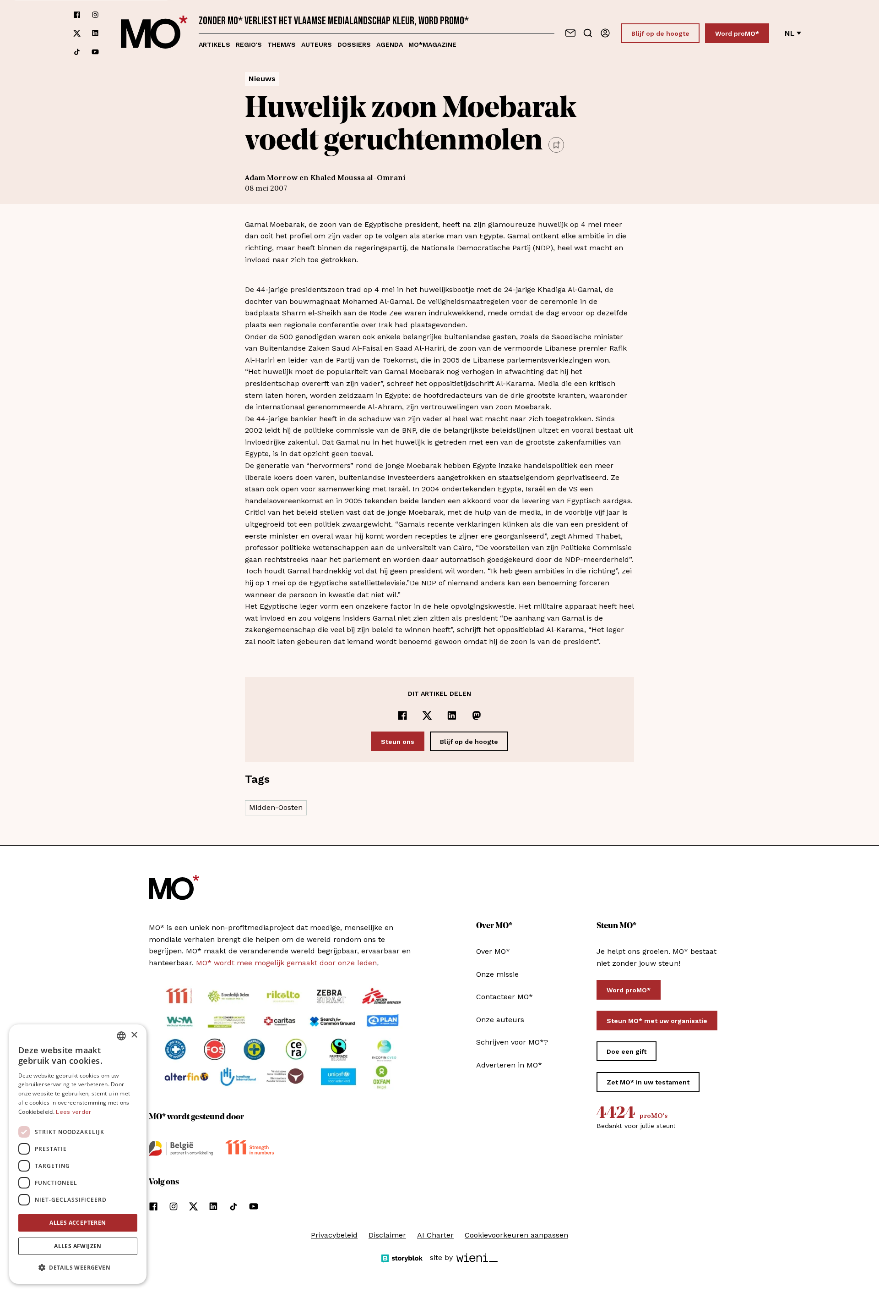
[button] (77, 1268)
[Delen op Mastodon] (477, 715)
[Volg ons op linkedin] (95, 33)
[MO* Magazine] (154, 33)
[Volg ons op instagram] (95, 14)
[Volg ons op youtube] (95, 51)
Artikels (214, 44)
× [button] (133, 1035)
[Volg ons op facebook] (77, 14)
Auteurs (316, 44)
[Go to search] (588, 33)
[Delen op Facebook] (402, 715)
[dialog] (77, 1154)
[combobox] (121, 1035)
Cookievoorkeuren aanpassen (516, 1235)
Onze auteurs (500, 1019)
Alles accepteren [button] (77, 1223)
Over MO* (493, 951)
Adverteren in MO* (509, 1065)
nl (790, 33)
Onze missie (497, 974)
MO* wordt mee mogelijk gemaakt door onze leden (286, 962)
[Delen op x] (427, 715)
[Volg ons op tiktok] (77, 51)
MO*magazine (432, 44)
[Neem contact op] (570, 33)
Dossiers (354, 44)
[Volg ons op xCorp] (77, 33)
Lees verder (73, 1112)
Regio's (249, 44)
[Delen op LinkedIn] (452, 715)
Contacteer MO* (504, 996)
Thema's (281, 44)
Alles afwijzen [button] (78, 1246)
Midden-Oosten (276, 807)
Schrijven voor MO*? (512, 1042)
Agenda (389, 44)
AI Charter (435, 1235)
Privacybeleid (334, 1235)
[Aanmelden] (605, 33)
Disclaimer (387, 1235)
